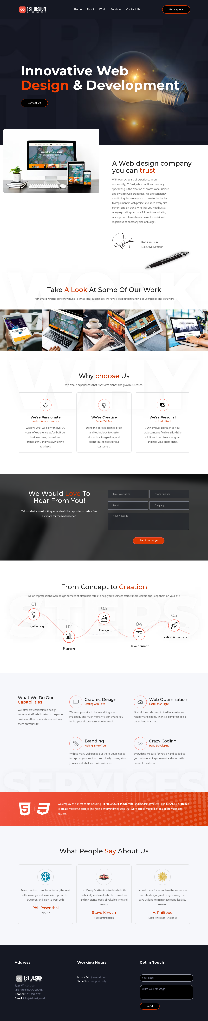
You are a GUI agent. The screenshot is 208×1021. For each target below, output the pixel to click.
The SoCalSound (104, 324)
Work (102, 9)
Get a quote (176, 9)
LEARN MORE (21, 338)
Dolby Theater (145, 324)
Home (78, 9)
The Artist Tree (62, 324)
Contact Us (133, 9)
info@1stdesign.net (34, 998)
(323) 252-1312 (32, 994)
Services (116, 9)
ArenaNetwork (187, 324)
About (90, 9)
